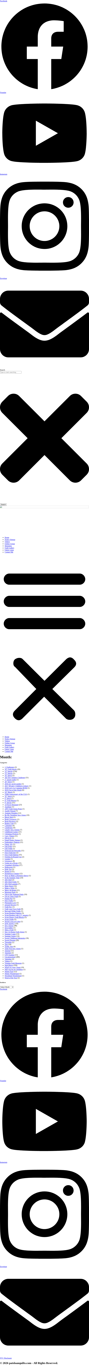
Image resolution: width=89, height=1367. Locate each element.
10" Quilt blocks (11, 769)
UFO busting (9, 955)
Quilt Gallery (9, 548)
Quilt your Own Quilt (13, 909)
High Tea (8, 869)
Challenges (9, 828)
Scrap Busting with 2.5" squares (16, 915)
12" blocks (9, 771)
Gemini (7, 859)
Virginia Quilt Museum (13, 963)
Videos (7, 542)
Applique (8, 807)
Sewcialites (9, 928)
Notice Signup (10, 540)
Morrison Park (10, 892)
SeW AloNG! (10, 924)
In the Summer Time (12, 878)
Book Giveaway (11, 819)
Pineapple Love (10, 903)
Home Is (8, 871)
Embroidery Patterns (12, 842)
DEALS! (8, 838)
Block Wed (9, 817)
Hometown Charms (12, 874)
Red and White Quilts (13, 911)
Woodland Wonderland (13, 976)
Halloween (9, 867)
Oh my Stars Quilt (11, 896)
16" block (8, 775)
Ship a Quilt (9, 930)
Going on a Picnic (11, 863)
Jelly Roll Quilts (10, 882)
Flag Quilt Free (10, 853)
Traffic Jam (9, 947)
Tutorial (7, 951)
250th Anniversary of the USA (16, 794)
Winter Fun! (9, 972)
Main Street (9, 886)
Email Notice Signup (12, 840)
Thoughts (8, 942)
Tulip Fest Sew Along (13, 949)
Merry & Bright (10, 890)
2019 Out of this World (13, 790)
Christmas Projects (11, 834)
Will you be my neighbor (14, 969)
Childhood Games (11, 832)
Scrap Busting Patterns (13, 913)
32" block (8, 796)
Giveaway (8, 861)
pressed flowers (10, 905)
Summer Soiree (10, 936)
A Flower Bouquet (11, 805)
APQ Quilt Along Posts (13, 809)
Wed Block (9, 965)
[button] (44, 644)
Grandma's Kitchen (12, 865)
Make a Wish (9, 888)
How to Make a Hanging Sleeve (16, 876)
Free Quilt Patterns (11, 855)
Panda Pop (9, 899)
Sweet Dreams (10, 940)
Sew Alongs (9, 926)
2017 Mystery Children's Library (17, 786)
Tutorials (8, 953)
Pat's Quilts (9, 901)
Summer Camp (10, 934)
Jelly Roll (8, 880)
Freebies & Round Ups (13, 857)
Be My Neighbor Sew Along (15, 815)
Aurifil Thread (10, 811)
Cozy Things (9, 836)
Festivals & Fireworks (13, 851)
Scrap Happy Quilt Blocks (14, 917)
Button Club (9, 823)
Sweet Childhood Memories (15, 938)
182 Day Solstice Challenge (15, 778)
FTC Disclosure (6, 1358)
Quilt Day (8, 907)
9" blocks (8, 803)
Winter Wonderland (12, 974)
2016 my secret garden (13, 784)
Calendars (8, 826)
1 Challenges (9, 767)
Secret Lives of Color (12, 921)
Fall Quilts (8, 848)
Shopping (8, 546)
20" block (8, 782)
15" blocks (9, 773)
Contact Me (9, 552)
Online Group (10, 544)
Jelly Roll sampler (11, 884)
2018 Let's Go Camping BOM (16, 788)
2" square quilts (10, 780)
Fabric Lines (9, 550)
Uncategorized (10, 957)
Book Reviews (10, 821)
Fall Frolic (8, 846)
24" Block (8, 792)
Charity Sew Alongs (12, 830)
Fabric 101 (9, 844)
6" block (8, 798)
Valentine (8, 959)
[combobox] (10, 372)
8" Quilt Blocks (10, 801)
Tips (6, 944)
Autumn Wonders (11, 813)
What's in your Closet (12, 967)
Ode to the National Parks (14, 894)
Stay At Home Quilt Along (14, 932)
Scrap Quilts (9, 919)
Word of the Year (11, 978)
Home (7, 537)
